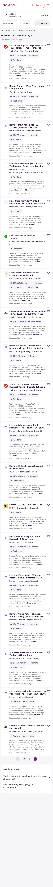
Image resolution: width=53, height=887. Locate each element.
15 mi (43, 15)
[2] (35, 759)
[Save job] (48, 45)
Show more (18, 75)
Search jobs (5, 30)
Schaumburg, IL (19, 30)
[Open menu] (48, 5)
